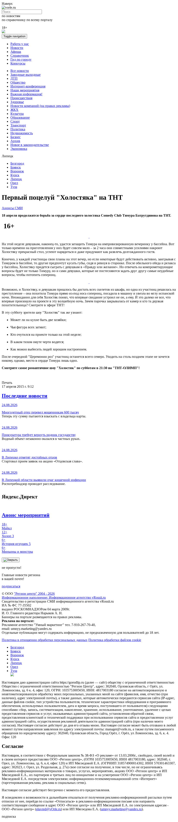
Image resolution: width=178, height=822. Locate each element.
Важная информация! (26, 94)
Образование (20, 117)
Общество (17, 82)
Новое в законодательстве (29, 145)
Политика (17, 129)
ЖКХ (14, 110)
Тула (13, 187)
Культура (17, 113)
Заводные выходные (25, 74)
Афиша (15, 52)
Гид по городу (20, 59)
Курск (14, 175)
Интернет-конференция (27, 86)
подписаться (11, 586)
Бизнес (15, 137)
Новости (16, 48)
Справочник (19, 55)
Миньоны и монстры (17, 549)
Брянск (15, 167)
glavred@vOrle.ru (48, 809)
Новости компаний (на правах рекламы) (40, 106)
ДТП (14, 78)
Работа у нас (19, 44)
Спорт (15, 121)
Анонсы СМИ (12, 208)
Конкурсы (17, 63)
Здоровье (17, 102)
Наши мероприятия (24, 90)
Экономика (18, 149)
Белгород (17, 163)
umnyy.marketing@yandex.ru (121, 809)
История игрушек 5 (16, 542)
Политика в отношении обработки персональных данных (44, 640)
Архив (15, 141)
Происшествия (21, 98)
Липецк (16, 179)
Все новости (19, 71)
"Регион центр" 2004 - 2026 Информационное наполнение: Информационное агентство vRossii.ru (54, 595)
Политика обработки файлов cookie (114, 640)
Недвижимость (21, 133)
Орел (14, 183)
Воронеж (17, 171)
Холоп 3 (8, 534)
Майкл (7, 526)
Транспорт (18, 125)
